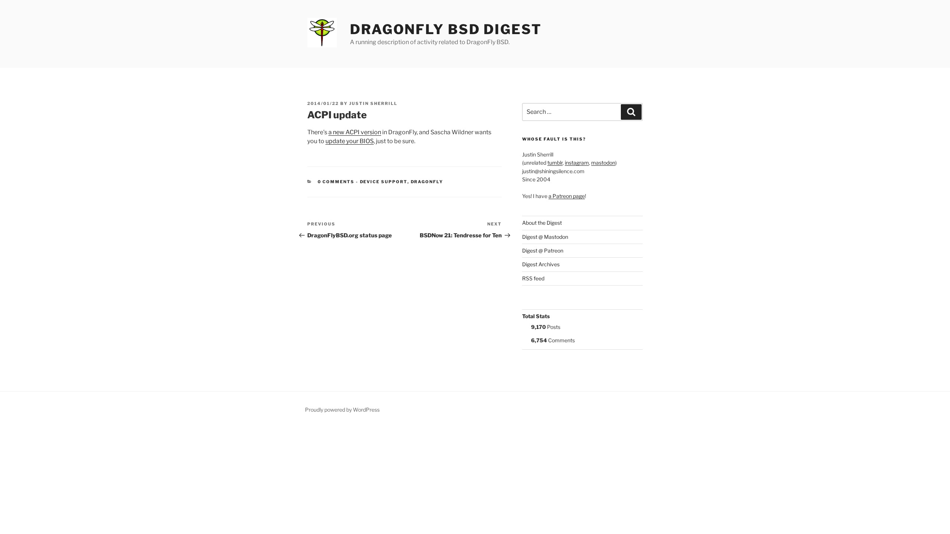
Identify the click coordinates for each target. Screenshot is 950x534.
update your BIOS (349, 141)
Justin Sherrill (373, 103)
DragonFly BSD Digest (446, 29)
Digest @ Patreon (542, 250)
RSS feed (533, 278)
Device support (383, 181)
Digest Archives (541, 264)
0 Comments (336, 181)
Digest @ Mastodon (545, 237)
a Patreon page (566, 196)
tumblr (555, 162)
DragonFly (427, 181)
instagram (577, 162)
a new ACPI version (354, 132)
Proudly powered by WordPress (342, 409)
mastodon (603, 162)
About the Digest (542, 223)
